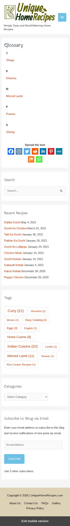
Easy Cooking (36, 320)
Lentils (51, 346)
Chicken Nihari (13, 252)
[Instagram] (19, 151)
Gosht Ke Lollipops (15, 246)
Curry (16, 311)
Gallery (56, 503)
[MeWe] (59, 151)
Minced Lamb (14, 96)
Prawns (10, 114)
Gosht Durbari (12, 259)
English (30, 328)
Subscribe (14, 458)
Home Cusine (19, 337)
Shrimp (10, 132)
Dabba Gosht (12, 222)
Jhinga (10, 60)
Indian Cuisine (22, 346)
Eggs (12, 328)
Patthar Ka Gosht (14, 240)
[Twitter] (27, 151)
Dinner (13, 320)
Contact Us (31, 503)
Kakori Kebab (12, 271)
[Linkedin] (43, 151)
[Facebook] (11, 151)
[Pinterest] (51, 151)
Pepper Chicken (14, 277)
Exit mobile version (35, 521)
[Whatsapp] (39, 159)
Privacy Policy (35, 508)
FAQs (45, 503)
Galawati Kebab (13, 265)
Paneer (47, 356)
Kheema (11, 78)
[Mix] (31, 159)
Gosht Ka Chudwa (15, 228)
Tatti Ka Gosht (12, 234)
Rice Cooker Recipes (21, 364)
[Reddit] (35, 151)
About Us (15, 503)
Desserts (38, 311)
